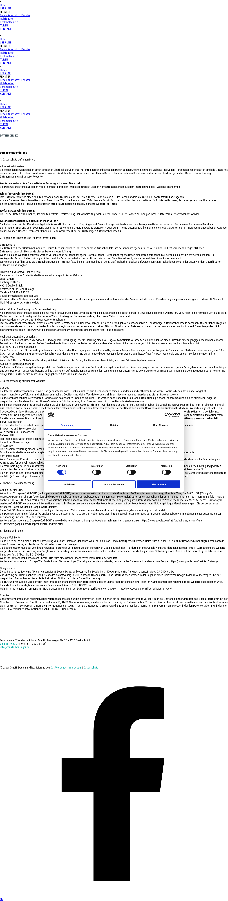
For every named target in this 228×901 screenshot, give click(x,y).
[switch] (96, 472)
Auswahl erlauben (114, 484)
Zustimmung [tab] (67, 425)
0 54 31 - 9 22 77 (9, 643)
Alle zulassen (158, 484)
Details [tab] (114, 425)
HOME (3, 5)
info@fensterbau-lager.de (14, 647)
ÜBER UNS (5, 8)
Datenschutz (91, 667)
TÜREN (4, 25)
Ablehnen (69, 484)
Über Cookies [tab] (160, 425)
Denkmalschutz (9, 22)
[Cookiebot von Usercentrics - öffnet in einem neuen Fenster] (166, 415)
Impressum (75, 667)
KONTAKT (5, 29)
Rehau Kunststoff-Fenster (15, 15)
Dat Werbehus (59, 667)
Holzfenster (7, 18)
